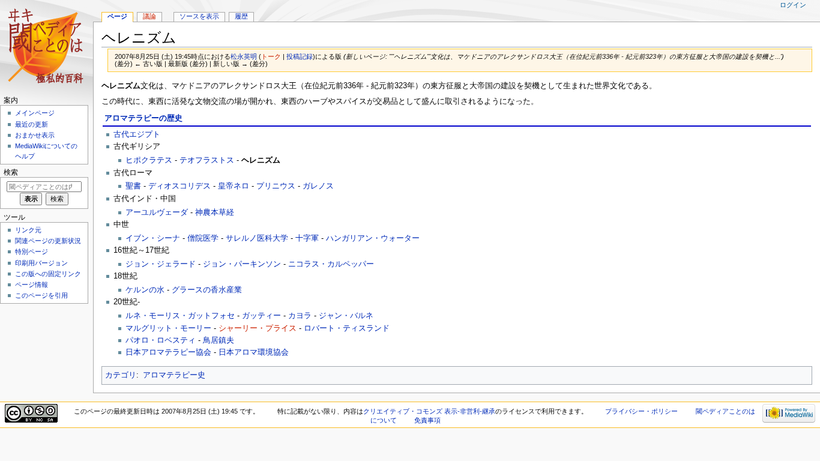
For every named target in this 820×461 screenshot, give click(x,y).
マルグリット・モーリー (168, 328)
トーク (271, 56)
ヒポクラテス (148, 160)
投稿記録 (299, 56)
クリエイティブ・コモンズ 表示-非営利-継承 (429, 411)
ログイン (793, 4)
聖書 (133, 186)
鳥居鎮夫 (218, 340)
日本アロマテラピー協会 (168, 352)
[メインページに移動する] (46, 46)
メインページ (35, 112)
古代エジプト (136, 134)
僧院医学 (203, 238)
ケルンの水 (144, 290)
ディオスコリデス (179, 186)
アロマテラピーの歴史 (143, 118)
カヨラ (300, 316)
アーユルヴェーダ (156, 212)
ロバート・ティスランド (347, 328)
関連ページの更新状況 (48, 240)
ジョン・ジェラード (160, 264)
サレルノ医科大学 (257, 238)
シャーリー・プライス (258, 328)
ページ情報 (31, 284)
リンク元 (28, 230)
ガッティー (261, 316)
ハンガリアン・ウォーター (373, 238)
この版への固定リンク (48, 273)
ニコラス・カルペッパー (331, 264)
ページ (117, 16)
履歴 (241, 16)
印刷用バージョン (41, 263)
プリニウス (275, 186)
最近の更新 (31, 124)
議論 (149, 16)
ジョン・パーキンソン (242, 264)
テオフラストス (206, 160)
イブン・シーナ (152, 238)
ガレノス (318, 186)
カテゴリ (120, 375)
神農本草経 (214, 212)
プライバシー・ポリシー (641, 411)
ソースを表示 (199, 16)
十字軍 (307, 238)
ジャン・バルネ (346, 316)
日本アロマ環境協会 (254, 352)
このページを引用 (41, 295)
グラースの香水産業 (207, 290)
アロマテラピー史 (174, 375)
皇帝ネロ (233, 186)
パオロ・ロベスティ (160, 340)
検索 (11, 172)
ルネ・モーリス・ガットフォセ (180, 316)
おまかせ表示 (35, 135)
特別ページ (31, 251)
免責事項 (427, 420)
